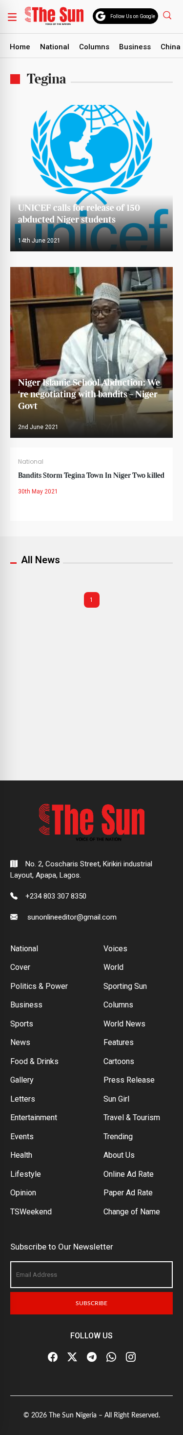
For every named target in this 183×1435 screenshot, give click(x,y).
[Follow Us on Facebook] (53, 1357)
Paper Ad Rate (128, 1192)
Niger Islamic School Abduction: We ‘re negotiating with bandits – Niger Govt (89, 394)
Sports (21, 1023)
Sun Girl (116, 1099)
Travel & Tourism (131, 1117)
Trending (118, 1136)
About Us (119, 1155)
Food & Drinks (34, 1061)
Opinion (23, 1192)
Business (135, 46)
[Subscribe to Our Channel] (92, 1357)
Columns (94, 46)
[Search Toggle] (168, 14)
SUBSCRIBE (91, 1303)
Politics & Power (39, 986)
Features (118, 1042)
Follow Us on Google (132, 16)
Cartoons (118, 1061)
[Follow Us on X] (72, 1357)
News (20, 1042)
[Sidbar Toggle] (12, 16)
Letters (22, 1099)
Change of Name (131, 1211)
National (54, 46)
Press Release (129, 1080)
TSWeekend (31, 1211)
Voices (115, 948)
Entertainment (33, 1117)
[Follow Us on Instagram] (131, 1357)
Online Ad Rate (128, 1174)
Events (22, 1136)
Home (20, 46)
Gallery (22, 1080)
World (113, 967)
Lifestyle (25, 1174)
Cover (20, 967)
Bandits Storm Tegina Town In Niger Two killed (91, 475)
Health (21, 1155)
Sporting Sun (125, 986)
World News (124, 1023)
